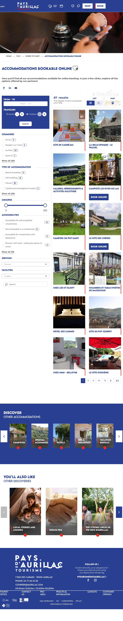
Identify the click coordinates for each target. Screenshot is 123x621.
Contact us (26, 593)
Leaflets (92, 591)
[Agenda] (61, 6)
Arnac (9, 140)
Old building (13, 178)
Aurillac (11, 150)
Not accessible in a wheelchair (21, 229)
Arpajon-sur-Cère (15, 145)
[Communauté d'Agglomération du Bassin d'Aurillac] (5, 600)
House (10, 183)
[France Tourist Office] (6, 605)
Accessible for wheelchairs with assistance (26, 236)
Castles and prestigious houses (21, 188)
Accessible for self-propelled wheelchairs (26, 222)
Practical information (63, 593)
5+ (99, 380)
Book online (99, 197)
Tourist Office (4, 593)
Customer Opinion (108, 593)
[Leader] (24, 600)
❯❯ (117, 380)
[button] (78, 6)
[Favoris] (73, 6)
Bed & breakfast (14, 172)
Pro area (43, 593)
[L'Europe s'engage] (14, 600)
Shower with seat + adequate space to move (26, 245)
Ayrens (10, 155)
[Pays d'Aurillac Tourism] (28, 6)
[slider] (6, 205)
